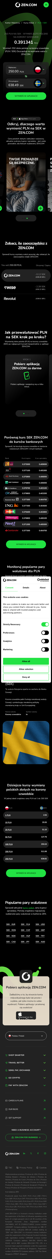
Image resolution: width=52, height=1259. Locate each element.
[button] (22, 218)
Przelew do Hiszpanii (19, 1188)
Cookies (43, 1167)
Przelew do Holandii (21, 1182)
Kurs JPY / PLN (32, 1201)
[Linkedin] (24, 1153)
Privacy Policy (26, 1167)
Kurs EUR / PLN (25, 1196)
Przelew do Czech (19, 1180)
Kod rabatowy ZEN (12, 1192)
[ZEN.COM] (12, 1153)
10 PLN (8, 822)
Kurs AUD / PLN (20, 1201)
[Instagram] (45, 1153)
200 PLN (9, 851)
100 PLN (9, 844)
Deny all (26, 677)
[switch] (45, 633)
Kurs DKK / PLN (31, 1204)
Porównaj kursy (11, 1209)
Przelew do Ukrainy (27, 1177)
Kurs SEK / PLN (17, 1204)
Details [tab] (26, 587)
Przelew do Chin (33, 1180)
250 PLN (9, 859)
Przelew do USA (31, 1174)
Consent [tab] (9, 587)
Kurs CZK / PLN (15, 1207)
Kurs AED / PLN (36, 1199)
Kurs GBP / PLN (11, 1199)
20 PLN (8, 829)
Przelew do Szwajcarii (29, 1185)
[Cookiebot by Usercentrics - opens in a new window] (37, 580)
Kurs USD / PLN (39, 1196)
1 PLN (7, 815)
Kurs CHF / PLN (23, 1199)
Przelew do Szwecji (12, 1185)
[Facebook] (38, 1153)
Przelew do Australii (35, 1188)
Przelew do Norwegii (38, 1182)
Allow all (26, 661)
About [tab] (43, 587)
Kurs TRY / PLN (28, 1207)
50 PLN (8, 837)
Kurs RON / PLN (41, 1207)
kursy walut (28, 907)
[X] (31, 1153)
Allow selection (26, 669)
